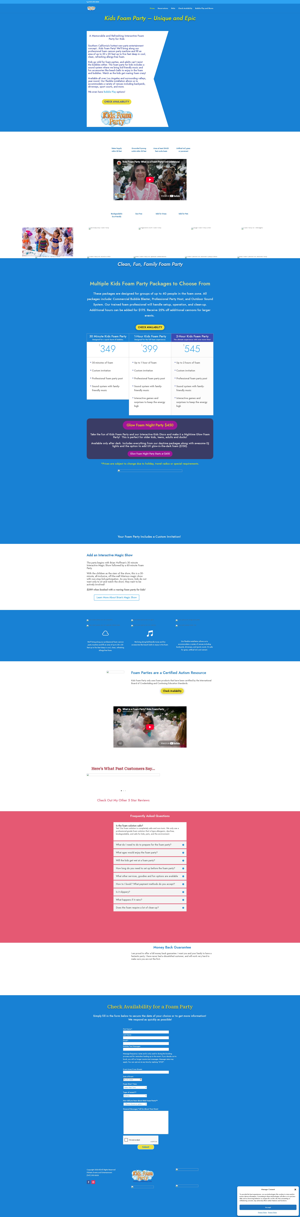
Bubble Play (110, 92)
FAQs (173, 9)
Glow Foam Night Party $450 (150, 425)
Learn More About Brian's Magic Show (117, 597)
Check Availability (185, 9)
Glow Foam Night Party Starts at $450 (150, 453)
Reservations (163, 9)
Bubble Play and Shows (204, 9)
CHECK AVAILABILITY (116, 101)
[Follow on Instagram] (93, 1182)
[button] (295, 1189)
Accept (268, 1207)
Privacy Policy (262, 1212)
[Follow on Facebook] (88, 1182)
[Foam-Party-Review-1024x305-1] (123, 775)
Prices (152, 9)
